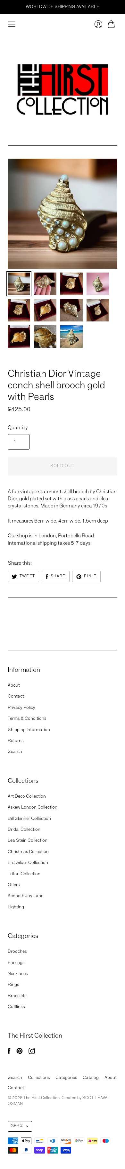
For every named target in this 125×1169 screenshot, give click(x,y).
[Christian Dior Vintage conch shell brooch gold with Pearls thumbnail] (19, 284)
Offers (14, 885)
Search (15, 751)
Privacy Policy (21, 707)
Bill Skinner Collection (29, 818)
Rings (13, 984)
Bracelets (17, 996)
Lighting (16, 907)
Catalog (91, 1077)
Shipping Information (29, 730)
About (14, 685)
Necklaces (18, 973)
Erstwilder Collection (28, 862)
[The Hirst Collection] (62, 87)
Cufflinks (16, 1007)
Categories (66, 1077)
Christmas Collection (28, 851)
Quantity (18, 428)
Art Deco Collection (27, 796)
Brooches (17, 951)
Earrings (16, 962)
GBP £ (17, 1126)
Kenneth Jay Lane (25, 896)
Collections (39, 1077)
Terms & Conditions (27, 718)
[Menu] (12, 24)
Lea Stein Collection (27, 840)
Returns (15, 740)
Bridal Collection (24, 829)
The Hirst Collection (33, 363)
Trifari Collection (24, 874)
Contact (16, 696)
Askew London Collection (32, 807)
